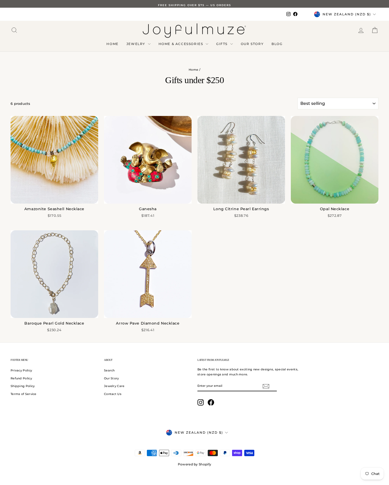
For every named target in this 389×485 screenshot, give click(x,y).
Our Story (252, 44)
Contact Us (112, 394)
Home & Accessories (181, 44)
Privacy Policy (21, 370)
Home (112, 44)
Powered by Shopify (194, 464)
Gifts (222, 44)
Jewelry (136, 44)
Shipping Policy (23, 386)
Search (109, 370)
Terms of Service (24, 394)
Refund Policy (21, 378)
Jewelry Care (114, 386)
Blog (277, 44)
